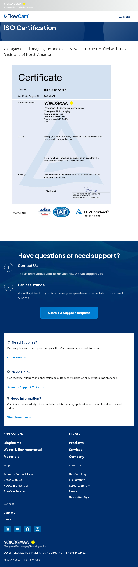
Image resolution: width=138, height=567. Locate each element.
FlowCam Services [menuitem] (15, 491)
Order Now (14, 357)
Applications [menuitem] (13, 433)
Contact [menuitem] (9, 513)
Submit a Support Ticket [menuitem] (19, 474)
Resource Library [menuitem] (79, 485)
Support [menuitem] (9, 465)
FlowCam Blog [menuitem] (78, 474)
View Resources (17, 417)
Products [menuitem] (76, 443)
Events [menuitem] (73, 491)
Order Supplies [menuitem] (13, 480)
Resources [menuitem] (75, 465)
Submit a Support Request (69, 313)
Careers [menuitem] (9, 519)
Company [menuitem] (76, 456)
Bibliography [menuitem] (77, 480)
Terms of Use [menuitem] (32, 559)
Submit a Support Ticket (24, 387)
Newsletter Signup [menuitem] (80, 497)
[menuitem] (7, 529)
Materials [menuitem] (11, 456)
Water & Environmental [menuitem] (23, 449)
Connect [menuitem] (9, 504)
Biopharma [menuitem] (12, 443)
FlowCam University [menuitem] (16, 485)
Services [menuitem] (75, 449)
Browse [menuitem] (74, 433)
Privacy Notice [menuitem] (12, 559)
